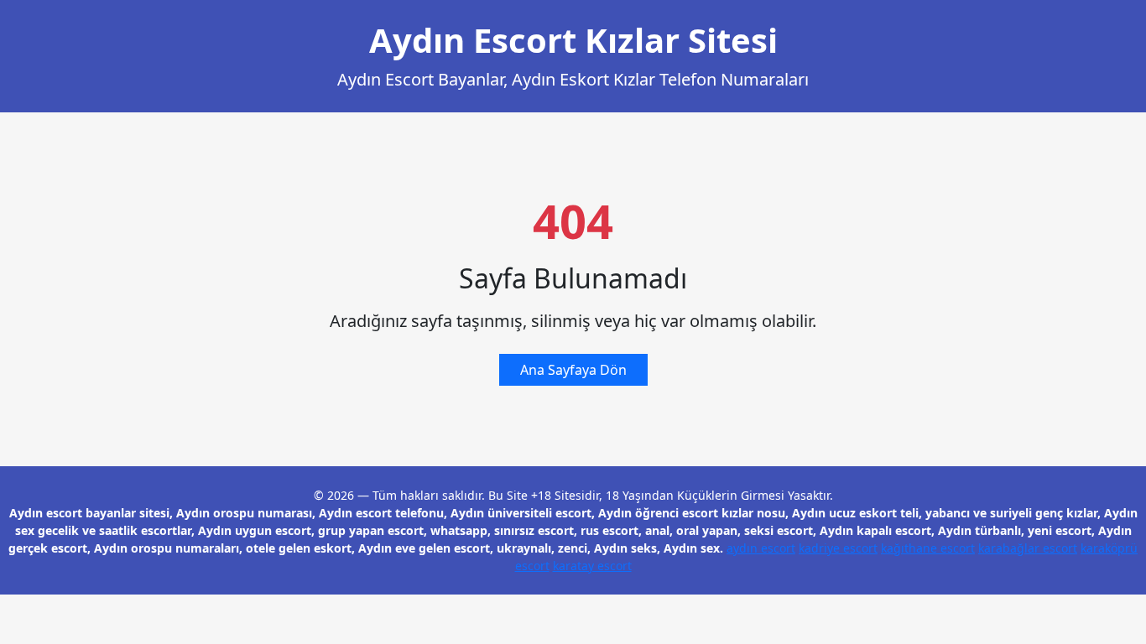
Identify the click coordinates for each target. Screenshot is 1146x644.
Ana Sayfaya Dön (573, 370)
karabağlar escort (1027, 548)
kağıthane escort (928, 548)
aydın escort (761, 548)
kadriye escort (838, 548)
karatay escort (592, 566)
